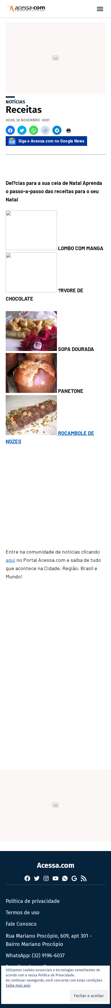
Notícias (15, 102)
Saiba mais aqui (18, 985)
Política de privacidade (33, 901)
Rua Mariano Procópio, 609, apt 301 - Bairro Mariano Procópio (49, 940)
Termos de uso (23, 912)
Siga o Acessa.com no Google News (51, 140)
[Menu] (101, 9)
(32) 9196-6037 (48, 955)
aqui (10, 560)
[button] (10, 130)
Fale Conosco (21, 924)
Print (68, 130)
